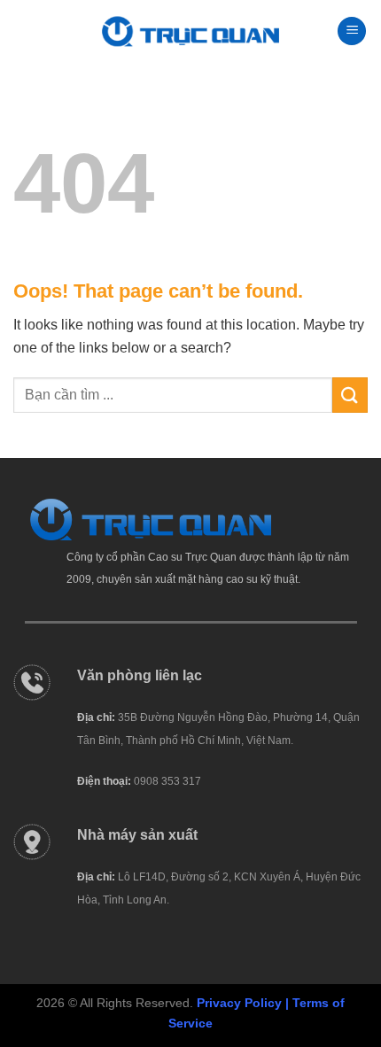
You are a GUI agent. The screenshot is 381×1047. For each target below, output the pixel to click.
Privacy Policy (239, 1003)
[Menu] (352, 31)
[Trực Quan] (190, 31)
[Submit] (350, 394)
